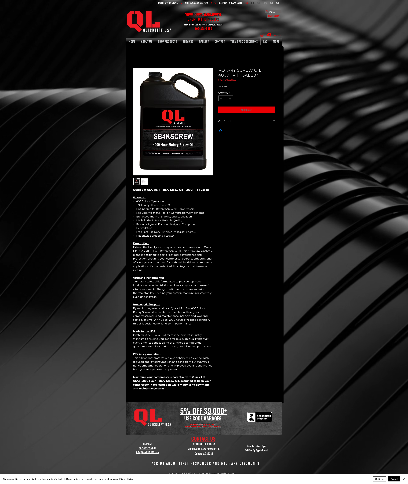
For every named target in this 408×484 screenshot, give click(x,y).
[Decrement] (221, 98)
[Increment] (231, 98)
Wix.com (231, 473)
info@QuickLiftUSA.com (147, 452)
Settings (379, 478)
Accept (394, 478)
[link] (261, 35)
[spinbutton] (226, 98)
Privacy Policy (126, 478)
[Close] (404, 478)
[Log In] (268, 35)
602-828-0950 (146, 448)
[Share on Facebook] (220, 130)
